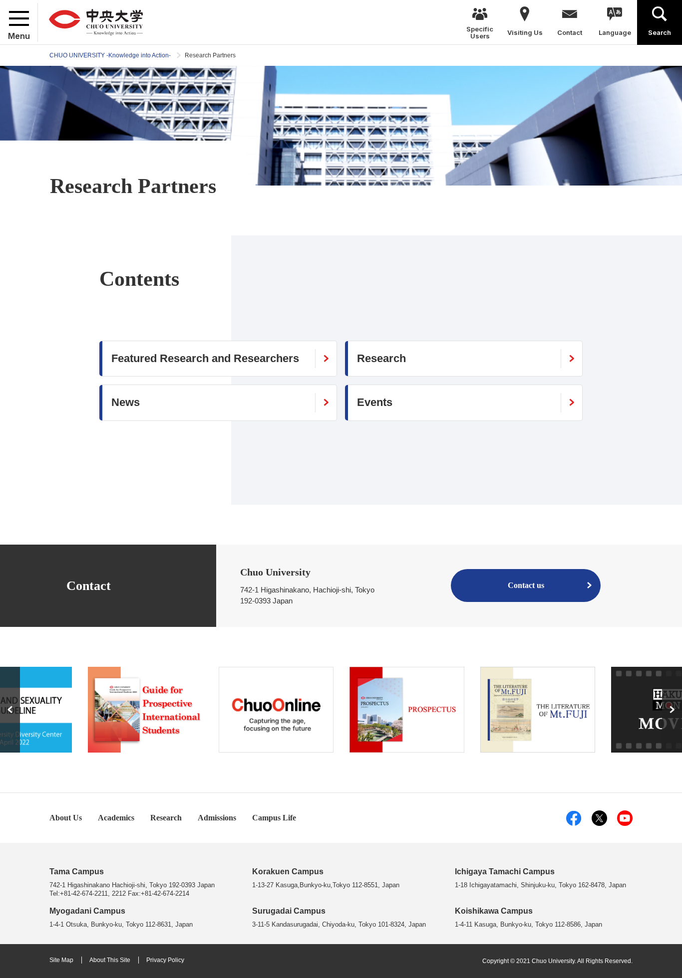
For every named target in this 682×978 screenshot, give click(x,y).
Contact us (526, 585)
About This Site (109, 960)
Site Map (61, 960)
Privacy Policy (165, 960)
